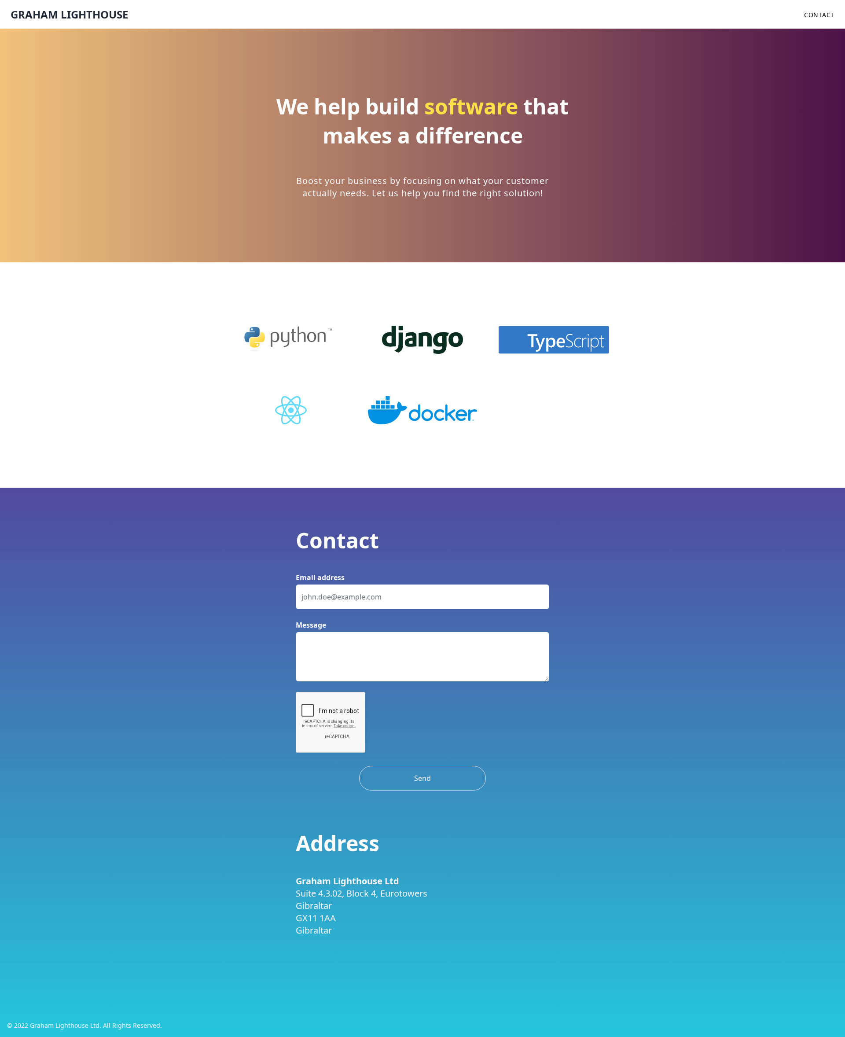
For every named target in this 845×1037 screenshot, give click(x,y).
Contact (819, 15)
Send (422, 778)
